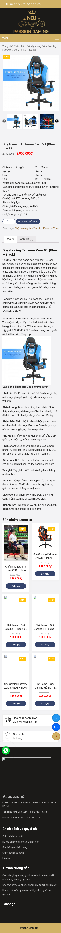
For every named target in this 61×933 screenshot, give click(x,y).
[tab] (10, 239)
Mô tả (10, 239)
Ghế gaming (34, 46)
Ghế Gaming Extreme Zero (44, 228)
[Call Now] (6, 750)
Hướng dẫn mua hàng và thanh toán (20, 841)
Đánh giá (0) (26, 239)
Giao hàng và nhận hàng (14, 847)
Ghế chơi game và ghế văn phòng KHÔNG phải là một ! (29, 885)
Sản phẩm (20, 46)
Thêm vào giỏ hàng (28, 221)
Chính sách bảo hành (13, 853)
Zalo (56, 727)
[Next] (57, 121)
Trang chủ (7, 46)
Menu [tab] (5, 38)
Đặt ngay (16, 586)
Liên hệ (6, 858)
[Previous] (4, 121)
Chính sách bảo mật (12, 836)
